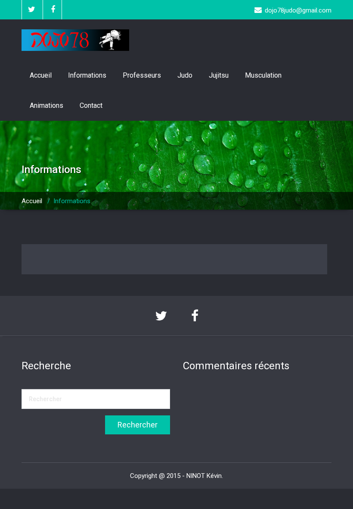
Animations (46, 105)
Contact (91, 105)
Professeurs (142, 75)
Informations (87, 75)
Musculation (263, 75)
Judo (184, 75)
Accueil (41, 75)
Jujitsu (219, 75)
